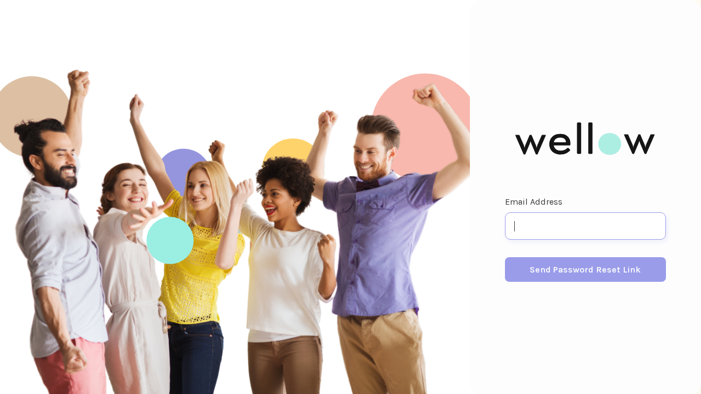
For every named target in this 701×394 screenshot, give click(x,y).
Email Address (533, 201)
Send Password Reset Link (585, 269)
